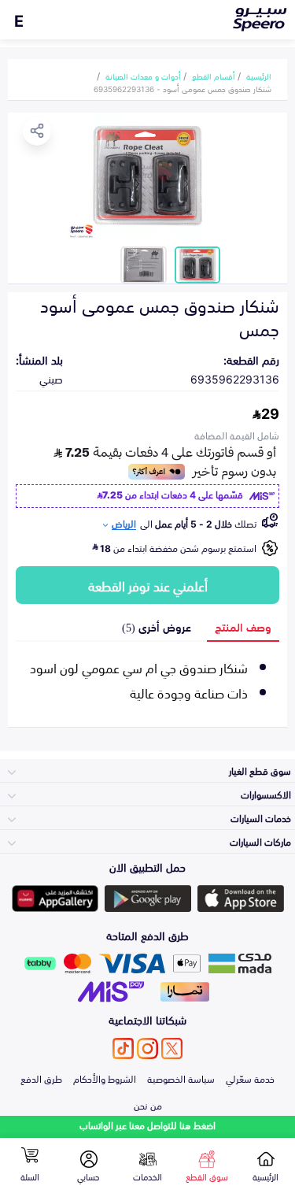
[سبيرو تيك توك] (123, 1048)
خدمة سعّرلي (250, 1078)
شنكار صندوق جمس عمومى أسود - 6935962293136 (182, 88)
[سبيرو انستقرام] (147, 1048)
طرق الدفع (41, 1078)
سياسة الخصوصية (181, 1078)
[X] (172, 1048)
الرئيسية (258, 75)
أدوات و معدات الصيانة (143, 75)
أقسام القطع (213, 75)
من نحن (148, 1104)
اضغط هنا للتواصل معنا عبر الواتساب (147, 1125)
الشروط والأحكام (104, 1078)
